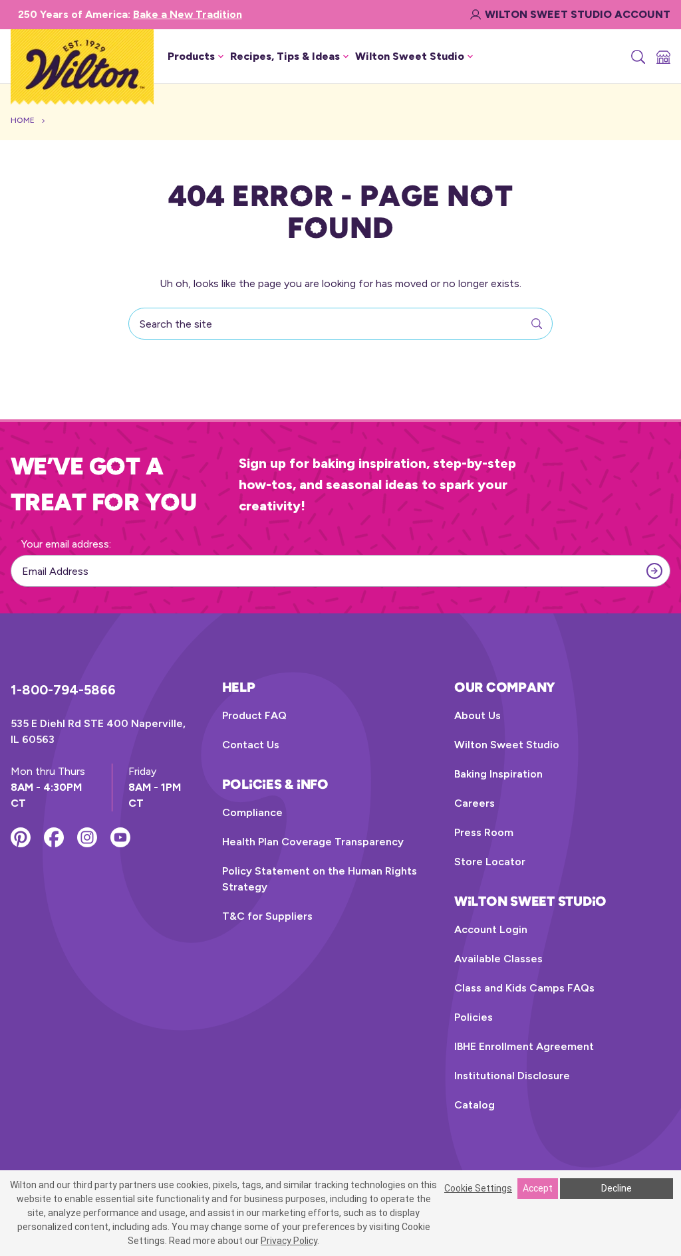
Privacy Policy (289, 1240)
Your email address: (66, 544)
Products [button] (191, 56)
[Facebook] (54, 837)
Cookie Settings (478, 1188)
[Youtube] (120, 837)
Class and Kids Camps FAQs (524, 988)
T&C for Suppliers (267, 916)
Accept (538, 1188)
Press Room (483, 832)
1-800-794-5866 (63, 690)
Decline (616, 1188)
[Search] (637, 56)
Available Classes (498, 958)
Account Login (490, 929)
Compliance (252, 812)
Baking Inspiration (498, 774)
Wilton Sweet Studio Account (577, 14)
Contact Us (250, 744)
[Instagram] (87, 837)
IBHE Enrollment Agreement (524, 1046)
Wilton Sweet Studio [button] (409, 56)
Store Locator (489, 861)
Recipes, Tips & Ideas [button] (285, 56)
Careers (474, 803)
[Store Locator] (662, 56)
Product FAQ (254, 715)
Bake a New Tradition (187, 14)
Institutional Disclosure (512, 1075)
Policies (473, 1017)
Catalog (474, 1105)
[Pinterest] (21, 837)
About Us (477, 715)
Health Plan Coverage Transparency (313, 841)
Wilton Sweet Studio (506, 744)
